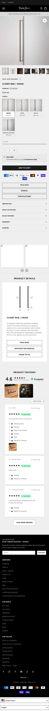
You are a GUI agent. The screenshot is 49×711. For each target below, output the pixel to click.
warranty (5, 662)
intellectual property (10, 592)
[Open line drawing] (24, 298)
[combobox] (24, 700)
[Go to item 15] (34, 71)
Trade (3, 2)
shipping (5, 564)
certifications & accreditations (13, 596)
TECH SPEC (24, 185)
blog (4, 627)
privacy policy (7, 648)
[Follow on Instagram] (9, 672)
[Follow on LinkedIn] (33, 672)
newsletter (6, 613)
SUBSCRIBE (41, 552)
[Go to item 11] (5, 71)
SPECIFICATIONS (24, 196)
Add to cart (24, 168)
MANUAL (24, 191)
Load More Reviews (24, 522)
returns (5, 567)
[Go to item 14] (27, 71)
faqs (3, 585)
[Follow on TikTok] (27, 672)
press (4, 623)
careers (5, 631)
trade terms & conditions (11, 644)
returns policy (7, 655)
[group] (11, 391)
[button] (12, 256)
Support (11, 2)
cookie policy (7, 651)
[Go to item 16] (42, 71)
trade (4, 578)
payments (6, 658)
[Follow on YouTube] (21, 672)
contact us (6, 574)
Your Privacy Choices (10, 589)
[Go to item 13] (20, 71)
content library (8, 620)
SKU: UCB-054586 (10, 79)
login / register (8, 571)
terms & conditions (9, 640)
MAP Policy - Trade (9, 665)
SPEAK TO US (24, 355)
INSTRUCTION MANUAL (24, 348)
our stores (6, 609)
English (23, 677)
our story (5, 605)
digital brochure (8, 616)
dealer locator (7, 581)
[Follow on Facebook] (3, 672)
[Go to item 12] (13, 71)
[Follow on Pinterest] (15, 672)
